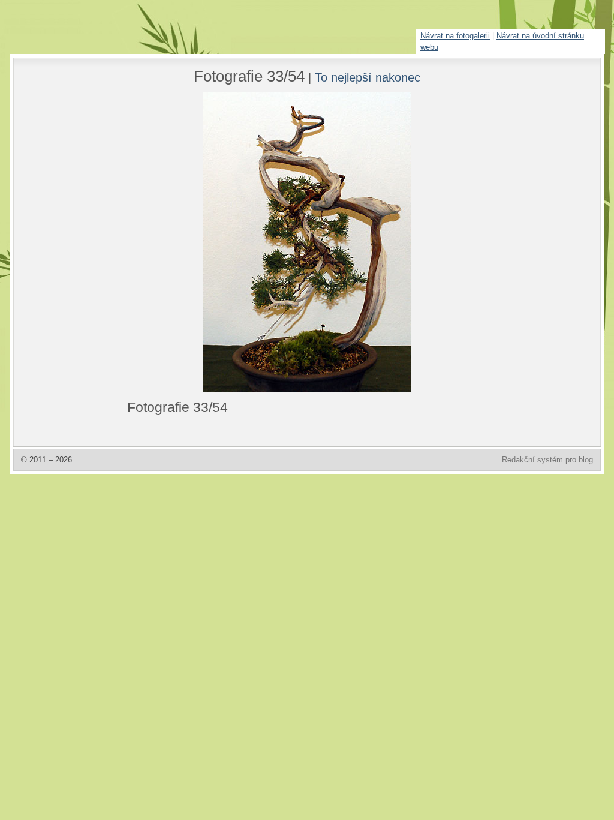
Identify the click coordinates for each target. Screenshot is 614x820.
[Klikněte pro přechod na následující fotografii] (172, 242)
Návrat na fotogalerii (455, 35)
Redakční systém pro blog (547, 459)
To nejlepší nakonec (367, 77)
